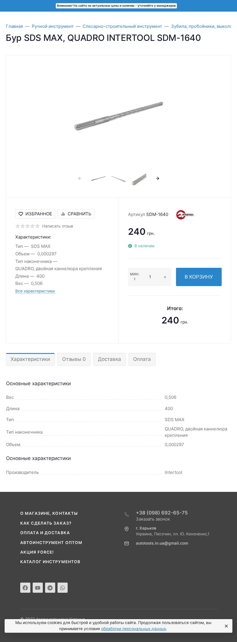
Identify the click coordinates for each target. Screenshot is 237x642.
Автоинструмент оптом (51, 542)
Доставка (109, 359)
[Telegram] (50, 588)
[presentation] (79, 178)
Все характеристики (35, 291)
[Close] (225, 626)
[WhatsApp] (63, 588)
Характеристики (30, 359)
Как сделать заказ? (46, 523)
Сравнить (79, 214)
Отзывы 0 (74, 359)
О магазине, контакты (49, 513)
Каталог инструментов (50, 561)
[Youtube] (38, 588)
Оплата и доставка (45, 532)
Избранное (38, 214)
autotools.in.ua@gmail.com (162, 543)
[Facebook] (25, 588)
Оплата (142, 359)
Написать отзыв (57, 226)
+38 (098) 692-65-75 (162, 513)
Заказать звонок (153, 519)
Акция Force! (37, 552)
